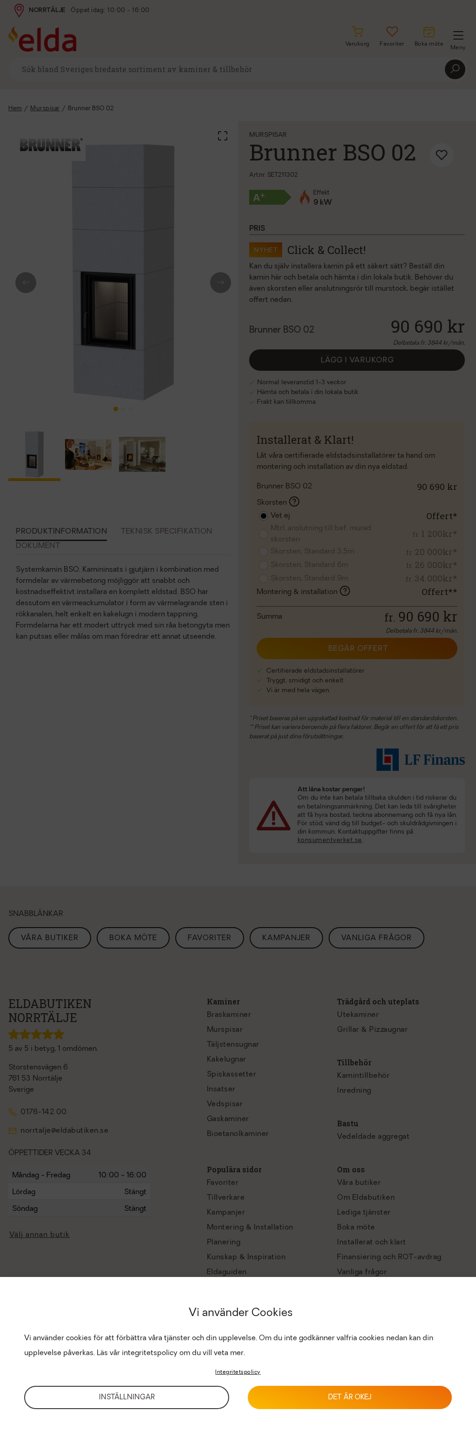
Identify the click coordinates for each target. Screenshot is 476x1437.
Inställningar (127, 1397)
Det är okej (349, 1397)
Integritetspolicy (238, 1372)
